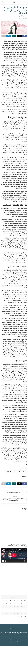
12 (10, 607)
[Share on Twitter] (19, 36)
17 (17, 610)
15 (25, 610)
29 (25, 616)
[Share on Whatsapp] (14, 36)
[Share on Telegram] (8, 36)
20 (6, 610)
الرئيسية (11, 628)
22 (25, 613)
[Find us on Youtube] (13, 642)
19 (10, 610)
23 (21, 613)
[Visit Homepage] (14, 2)
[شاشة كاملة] (3, 561)
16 (21, 610)
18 (14, 610)
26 (10, 613)
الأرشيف (16, 628)
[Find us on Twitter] (15, 642)
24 (17, 613)
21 (3, 610)
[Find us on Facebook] (17, 642)
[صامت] (5, 561)
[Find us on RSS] (10, 642)
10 (17, 607)
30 (21, 616)
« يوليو (25, 619)
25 (14, 613)
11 (14, 607)
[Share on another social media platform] (3, 36)
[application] (14, 555)
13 (6, 607)
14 (3, 607)
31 (17, 616)
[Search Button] (2, 2)
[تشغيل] (25, 561)
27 (6, 613)
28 (3, 613)
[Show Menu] (25, 2)
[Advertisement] (14, 579)
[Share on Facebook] (24, 36)
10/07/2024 (24, 19)
